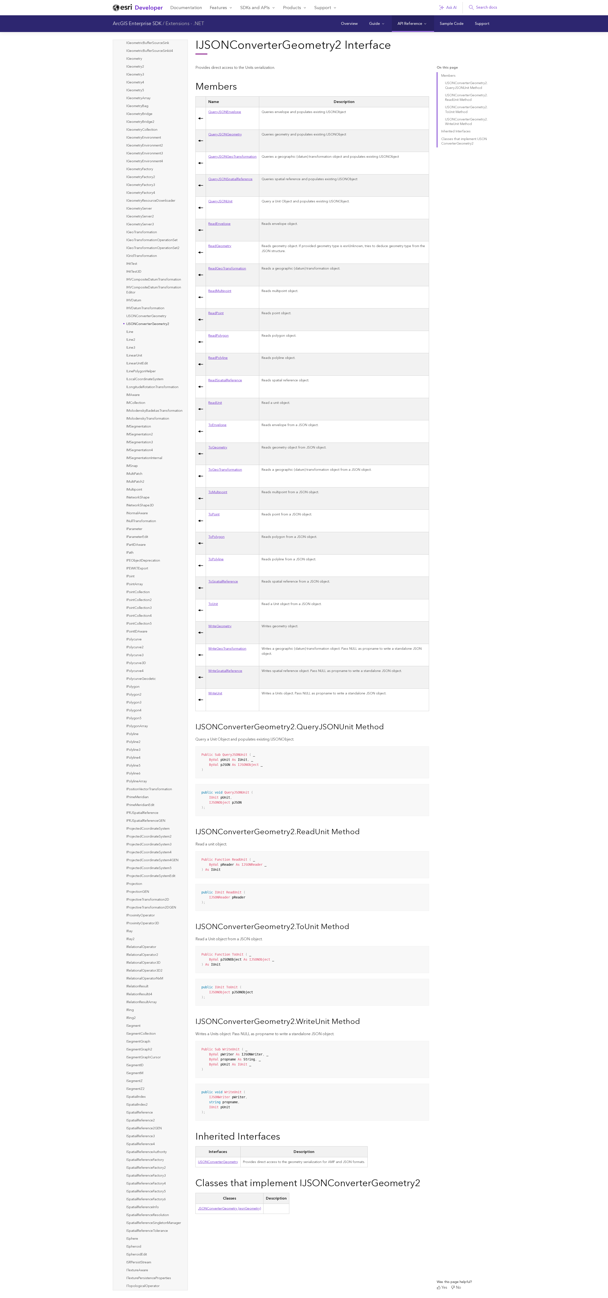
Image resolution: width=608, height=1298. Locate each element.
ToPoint (214, 514)
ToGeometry (217, 447)
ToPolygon (216, 537)
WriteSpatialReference (225, 671)
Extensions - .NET (185, 24)
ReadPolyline (218, 358)
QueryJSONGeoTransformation (232, 157)
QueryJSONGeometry (225, 134)
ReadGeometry (219, 246)
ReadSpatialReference (225, 380)
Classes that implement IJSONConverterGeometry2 (464, 141)
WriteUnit (215, 693)
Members (448, 76)
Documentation (186, 7)
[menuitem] (349, 23)
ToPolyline (216, 559)
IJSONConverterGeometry (218, 1162)
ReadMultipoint (219, 291)
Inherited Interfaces (456, 131)
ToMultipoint (217, 492)
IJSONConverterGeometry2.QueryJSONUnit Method (466, 85)
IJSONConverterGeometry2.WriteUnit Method (466, 122)
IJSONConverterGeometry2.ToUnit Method (466, 109)
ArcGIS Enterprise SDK (137, 23)
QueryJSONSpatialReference (230, 179)
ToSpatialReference (223, 581)
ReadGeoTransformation (227, 268)
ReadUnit (215, 403)
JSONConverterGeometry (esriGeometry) (229, 1208)
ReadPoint (216, 313)
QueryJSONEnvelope (224, 112)
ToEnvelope (217, 425)
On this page (447, 67)
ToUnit (213, 604)
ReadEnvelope (219, 224)
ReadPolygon (218, 336)
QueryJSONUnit (220, 201)
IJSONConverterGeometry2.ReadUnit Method (466, 97)
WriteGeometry (219, 626)
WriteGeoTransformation (227, 649)
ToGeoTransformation (225, 470)
